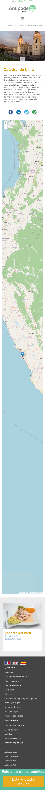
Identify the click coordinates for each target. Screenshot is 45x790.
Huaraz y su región (12, 703)
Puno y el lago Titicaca (13, 716)
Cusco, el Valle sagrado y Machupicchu (20, 698)
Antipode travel (10, 752)
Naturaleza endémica (13, 738)
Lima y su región (11, 711)
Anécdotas (8, 734)
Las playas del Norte (13, 707)
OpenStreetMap (29, 593)
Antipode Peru (10, 760)
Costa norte (9, 690)
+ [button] (5, 123)
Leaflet (20, 593)
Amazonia (8, 672)
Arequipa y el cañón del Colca (16, 676)
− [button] (5, 127)
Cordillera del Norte (12, 685)
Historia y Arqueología (13, 743)
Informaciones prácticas (14, 725)
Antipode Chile (10, 765)
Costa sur (8, 694)
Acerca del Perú (11, 730)
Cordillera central (11, 681)
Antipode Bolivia (11, 756)
